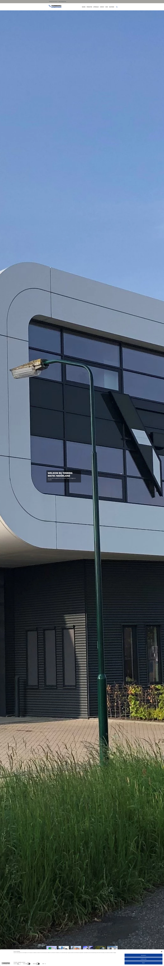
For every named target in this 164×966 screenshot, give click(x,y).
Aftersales (96, 6)
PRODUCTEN (89, 6)
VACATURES (111, 6)
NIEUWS (83, 6)
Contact (102, 6)
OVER (106, 6)
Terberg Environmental (53, 1)
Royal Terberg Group (62, 1)
